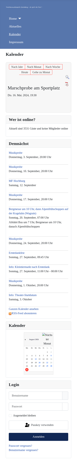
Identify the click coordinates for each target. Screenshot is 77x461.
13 (39, 359)
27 (39, 366)
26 (36, 366)
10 (27, 359)
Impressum (16, 42)
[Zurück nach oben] (72, 456)
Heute (24, 72)
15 (47, 359)
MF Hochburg (17, 180)
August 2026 (34, 339)
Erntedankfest (16, 252)
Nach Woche (52, 66)
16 (51, 359)
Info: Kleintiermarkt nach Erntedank (29, 266)
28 (43, 366)
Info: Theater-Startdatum (23, 295)
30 (51, 366)
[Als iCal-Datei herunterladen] (66, 84)
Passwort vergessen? (20, 445)
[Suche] (67, 76)
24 (27, 366)
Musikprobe (16, 152)
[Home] (19, 18)
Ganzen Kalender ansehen (23, 308)
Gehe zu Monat (41, 72)
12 (36, 359)
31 (27, 370)
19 (36, 363)
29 (47, 366)
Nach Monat (34, 66)
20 (39, 363)
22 (47, 363)
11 (32, 359)
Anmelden (38, 436)
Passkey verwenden (42, 424)
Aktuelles (15, 26)
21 (43, 363)
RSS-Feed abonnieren (24, 313)
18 (32, 363)
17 (27, 363)
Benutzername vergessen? (23, 450)
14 (43, 359)
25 (32, 366)
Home (13, 18)
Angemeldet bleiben (24, 415)
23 (51, 363)
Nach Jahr (17, 66)
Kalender (15, 34)
